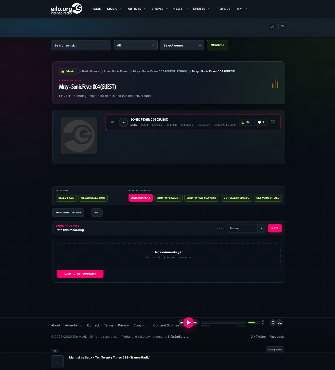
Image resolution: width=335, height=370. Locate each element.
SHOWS (158, 9)
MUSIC (112, 9)
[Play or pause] (188, 322)
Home (96, 9)
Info (97, 212)
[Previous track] (182, 322)
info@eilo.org (178, 336)
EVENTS (199, 9)
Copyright (141, 325)
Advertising (73, 325)
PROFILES (223, 9)
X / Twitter (258, 336)
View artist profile (68, 212)
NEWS (178, 9)
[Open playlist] (273, 322)
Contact (93, 325)
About (55, 325)
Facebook (277, 336)
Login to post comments (80, 273)
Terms (108, 325)
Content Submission (168, 325)
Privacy (123, 325)
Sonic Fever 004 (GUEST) (149, 119)
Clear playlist (275, 349)
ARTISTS (135, 9)
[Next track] (195, 322)
